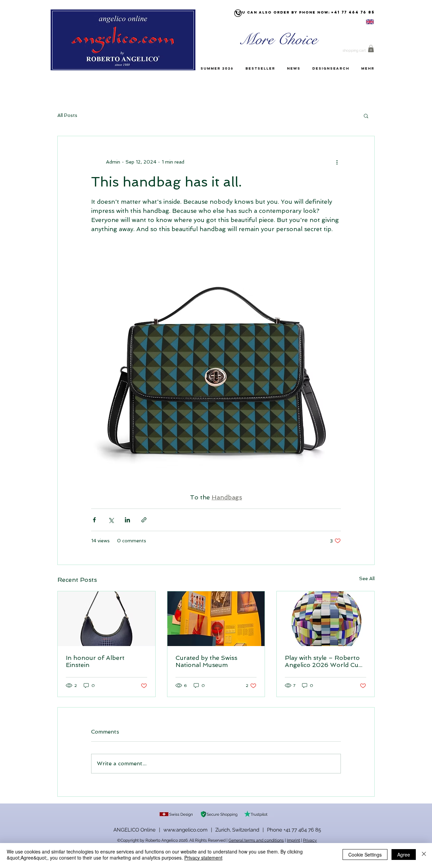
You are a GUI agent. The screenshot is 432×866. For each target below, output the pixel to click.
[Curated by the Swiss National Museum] (216, 618)
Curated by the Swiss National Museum (206, 661)
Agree (403, 854)
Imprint (293, 840)
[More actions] (337, 162)
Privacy (310, 840)
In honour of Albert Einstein (95, 661)
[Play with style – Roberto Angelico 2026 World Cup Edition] (325, 618)
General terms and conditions (256, 840)
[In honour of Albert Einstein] (106, 618)
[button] (371, 48)
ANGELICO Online (134, 830)
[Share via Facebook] (94, 520)
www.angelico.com (185, 830)
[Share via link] (144, 520)
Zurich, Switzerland (237, 830)
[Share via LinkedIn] (127, 520)
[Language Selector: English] (361, 21)
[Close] (424, 854)
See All (367, 578)
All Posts (67, 115)
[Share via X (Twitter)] (111, 520)
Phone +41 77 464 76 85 (294, 830)
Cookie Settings (365, 854)
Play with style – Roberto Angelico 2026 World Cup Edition (323, 661)
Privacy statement (203, 857)
